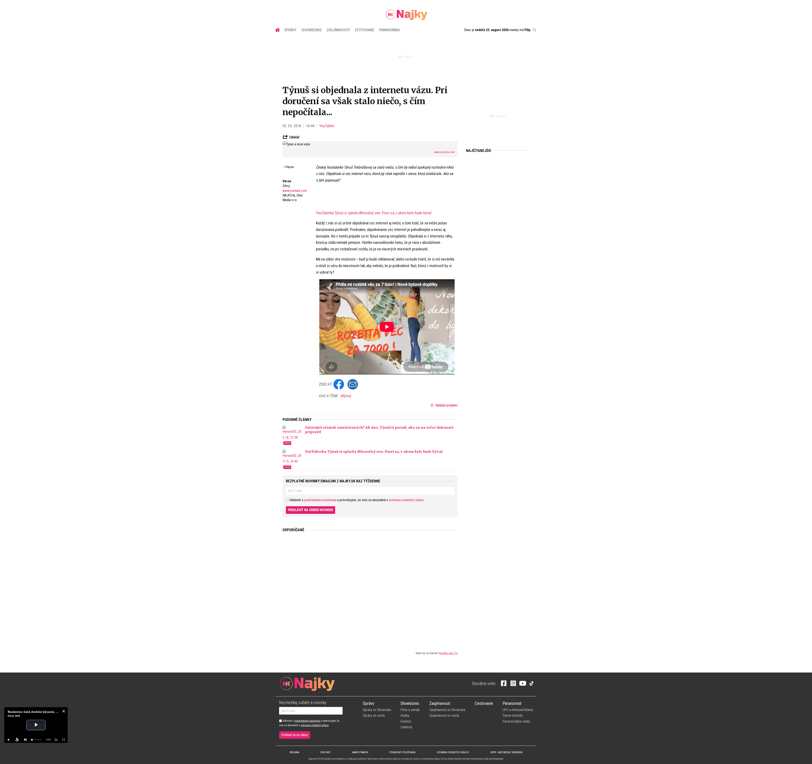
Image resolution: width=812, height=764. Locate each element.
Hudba (405, 716)
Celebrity (406, 727)
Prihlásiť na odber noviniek (310, 510)
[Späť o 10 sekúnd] (17, 740)
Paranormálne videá (516, 721)
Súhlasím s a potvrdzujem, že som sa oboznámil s (309, 723)
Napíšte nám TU (448, 653)
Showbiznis (312, 30)
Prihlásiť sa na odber (294, 735)
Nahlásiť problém (446, 405)
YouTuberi (327, 126)
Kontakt (326, 752)
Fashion (406, 721)
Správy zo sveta (374, 716)
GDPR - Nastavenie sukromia (506, 752)
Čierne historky (513, 716)
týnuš (347, 396)
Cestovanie (364, 30)
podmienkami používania (320, 500)
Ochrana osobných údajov (453, 752)
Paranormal (390, 30)
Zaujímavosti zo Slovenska (447, 710)
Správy (290, 30)
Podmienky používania (402, 752)
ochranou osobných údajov (406, 500)
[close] (63, 711)
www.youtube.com (444, 152)
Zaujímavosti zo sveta (444, 716)
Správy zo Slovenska (377, 710)
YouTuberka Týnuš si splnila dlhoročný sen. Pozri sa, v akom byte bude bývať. (374, 213)
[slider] (36, 739)
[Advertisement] (370, 588)
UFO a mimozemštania (518, 710)
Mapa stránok (360, 752)
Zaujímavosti (338, 30)
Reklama (294, 752)
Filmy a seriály (410, 710)
